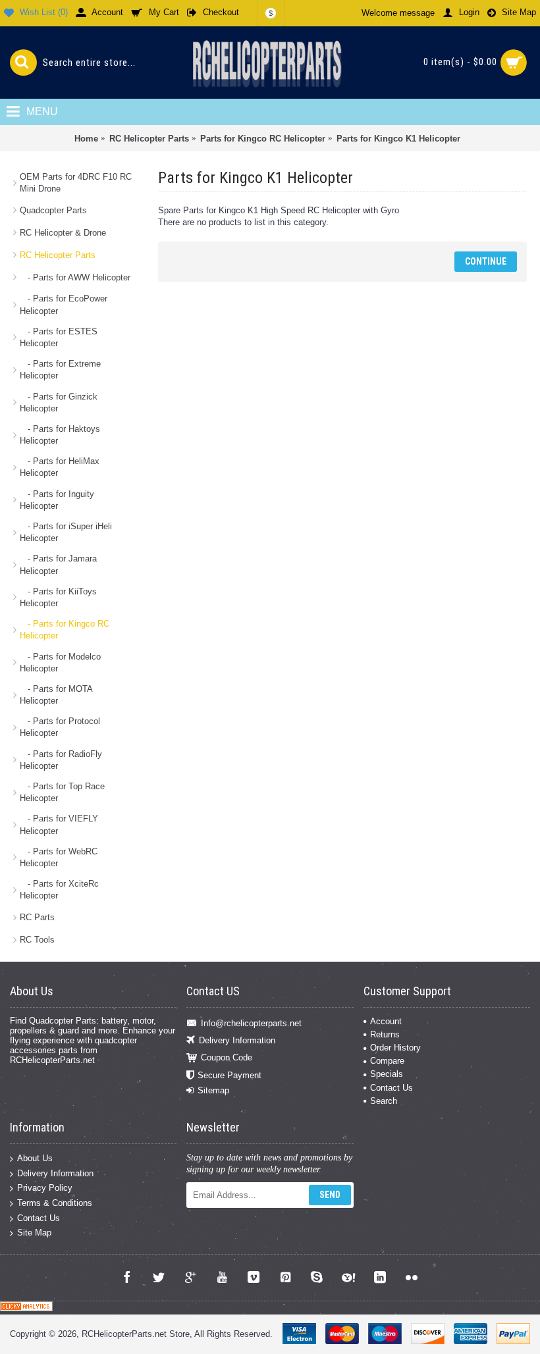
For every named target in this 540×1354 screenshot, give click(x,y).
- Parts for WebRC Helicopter (58, 857)
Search (383, 1101)
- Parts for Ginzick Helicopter (58, 402)
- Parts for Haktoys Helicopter (60, 435)
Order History (395, 1048)
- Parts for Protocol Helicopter (60, 727)
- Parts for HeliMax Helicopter (59, 467)
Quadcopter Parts (53, 210)
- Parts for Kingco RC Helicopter (64, 629)
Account (386, 1021)
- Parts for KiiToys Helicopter (58, 597)
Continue (485, 261)
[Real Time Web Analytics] (26, 1308)
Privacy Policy (44, 1188)
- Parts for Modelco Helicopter (60, 662)
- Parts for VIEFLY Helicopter (59, 824)
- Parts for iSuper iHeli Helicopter (66, 532)
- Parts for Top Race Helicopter (62, 792)
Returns (385, 1034)
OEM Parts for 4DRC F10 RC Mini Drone (76, 183)
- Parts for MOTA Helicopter (56, 695)
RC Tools (37, 940)
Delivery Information (237, 1040)
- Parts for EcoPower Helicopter (63, 304)
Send (329, 1194)
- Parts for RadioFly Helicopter (61, 760)
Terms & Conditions (54, 1203)
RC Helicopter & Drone (63, 233)
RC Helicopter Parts (57, 255)
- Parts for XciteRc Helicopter (59, 889)
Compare (387, 1061)
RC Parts (37, 917)
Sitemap (213, 1090)
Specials (386, 1074)
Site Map (34, 1232)
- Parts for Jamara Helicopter (58, 564)
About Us (35, 1158)
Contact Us (391, 1088)
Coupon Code (226, 1057)
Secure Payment (229, 1075)
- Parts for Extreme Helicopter (60, 369)
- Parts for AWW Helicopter (75, 277)
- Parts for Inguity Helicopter (57, 500)
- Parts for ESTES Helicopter (58, 337)
